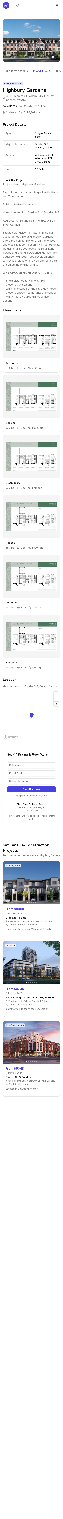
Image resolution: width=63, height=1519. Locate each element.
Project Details (16, 71)
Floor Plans (41, 71)
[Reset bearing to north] (56, 703)
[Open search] (18, 5)
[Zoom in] (56, 694)
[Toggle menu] (57, 5)
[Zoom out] (56, 699)
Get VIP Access (31, 789)
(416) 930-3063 (31, 810)
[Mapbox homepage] (11, 737)
